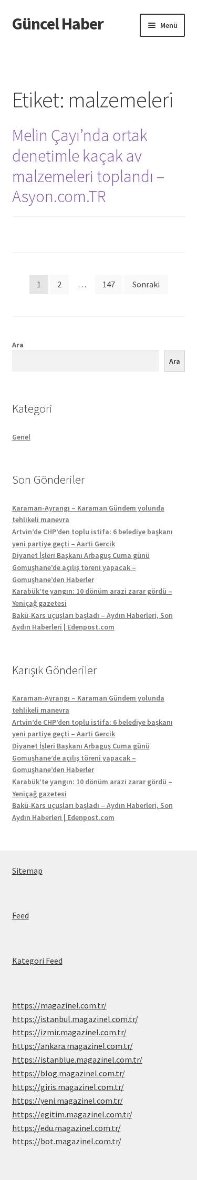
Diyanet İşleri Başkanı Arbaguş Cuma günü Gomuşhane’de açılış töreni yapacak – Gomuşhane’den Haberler (81, 567)
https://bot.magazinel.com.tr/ (66, 1141)
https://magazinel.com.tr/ (59, 1005)
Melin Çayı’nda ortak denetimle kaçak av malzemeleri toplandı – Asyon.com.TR (88, 166)
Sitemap (27, 870)
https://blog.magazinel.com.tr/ (68, 1073)
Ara (18, 344)
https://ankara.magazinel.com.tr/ (72, 1046)
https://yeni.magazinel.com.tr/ (67, 1100)
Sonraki (146, 284)
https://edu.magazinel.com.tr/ (66, 1128)
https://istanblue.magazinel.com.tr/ (77, 1059)
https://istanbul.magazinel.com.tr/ (75, 1019)
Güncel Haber (57, 23)
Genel (21, 437)
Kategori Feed (37, 960)
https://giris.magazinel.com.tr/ (68, 1087)
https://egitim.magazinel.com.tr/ (72, 1114)
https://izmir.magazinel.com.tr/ (69, 1032)
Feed (20, 915)
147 (108, 284)
